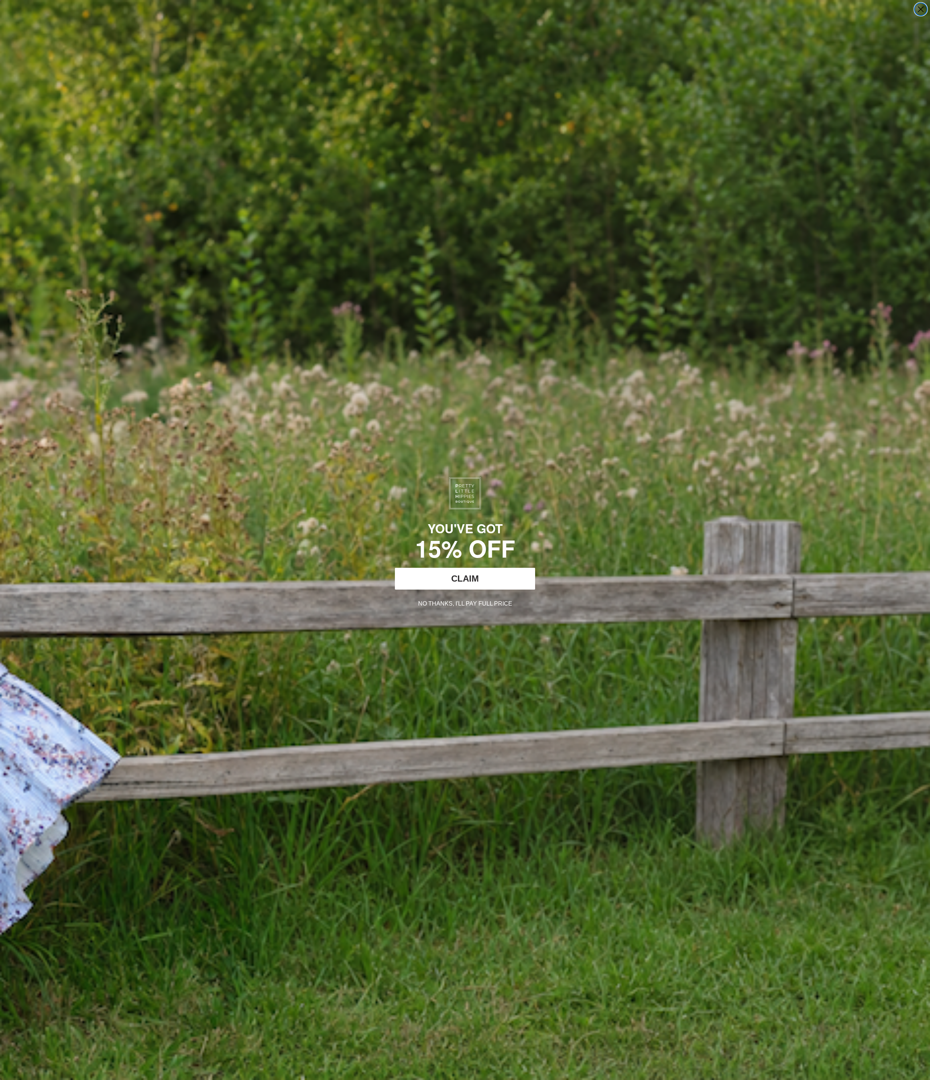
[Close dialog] (920, 9)
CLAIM (465, 578)
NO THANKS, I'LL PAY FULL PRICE (465, 602)
